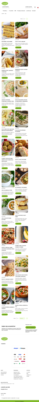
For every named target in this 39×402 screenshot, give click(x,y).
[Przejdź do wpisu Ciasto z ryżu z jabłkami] (21, 30)
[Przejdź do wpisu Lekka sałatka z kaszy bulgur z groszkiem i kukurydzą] (21, 263)
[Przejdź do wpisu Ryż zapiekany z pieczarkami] (21, 176)
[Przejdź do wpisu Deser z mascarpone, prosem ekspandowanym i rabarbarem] (21, 88)
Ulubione (2, 374)
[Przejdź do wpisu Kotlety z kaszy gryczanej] (21, 148)
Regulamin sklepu (17, 372)
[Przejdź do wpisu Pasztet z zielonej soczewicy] (8, 268)
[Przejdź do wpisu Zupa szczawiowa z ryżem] (8, 179)
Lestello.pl (28, 374)
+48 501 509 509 (5, 6)
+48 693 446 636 (28, 6)
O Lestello (28, 372)
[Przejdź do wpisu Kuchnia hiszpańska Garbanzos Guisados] (8, 296)
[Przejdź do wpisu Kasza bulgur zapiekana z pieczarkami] (21, 119)
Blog (27, 373)
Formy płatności (16, 374)
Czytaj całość (5, 48)
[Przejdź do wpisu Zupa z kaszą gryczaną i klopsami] (8, 207)
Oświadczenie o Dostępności (18, 378)
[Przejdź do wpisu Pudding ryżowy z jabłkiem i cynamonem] (8, 59)
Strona (21, 18)
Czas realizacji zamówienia (18, 376)
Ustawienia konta (3, 373)
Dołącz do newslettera (31, 327)
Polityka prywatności (17, 373)
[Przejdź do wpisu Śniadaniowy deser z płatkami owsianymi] (21, 58)
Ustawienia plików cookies (18, 377)
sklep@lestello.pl (4, 389)
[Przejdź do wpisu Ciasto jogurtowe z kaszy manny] (21, 204)
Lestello (3, 13)
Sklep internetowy (19, 401)
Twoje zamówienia (4, 372)
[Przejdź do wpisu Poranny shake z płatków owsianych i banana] (21, 234)
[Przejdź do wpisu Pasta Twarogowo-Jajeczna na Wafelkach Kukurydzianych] (8, 118)
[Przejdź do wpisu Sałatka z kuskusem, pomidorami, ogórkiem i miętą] (8, 88)
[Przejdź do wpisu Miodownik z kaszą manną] (8, 30)
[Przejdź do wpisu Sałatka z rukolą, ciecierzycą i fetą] (21, 294)
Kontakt (28, 376)
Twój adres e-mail (28, 324)
